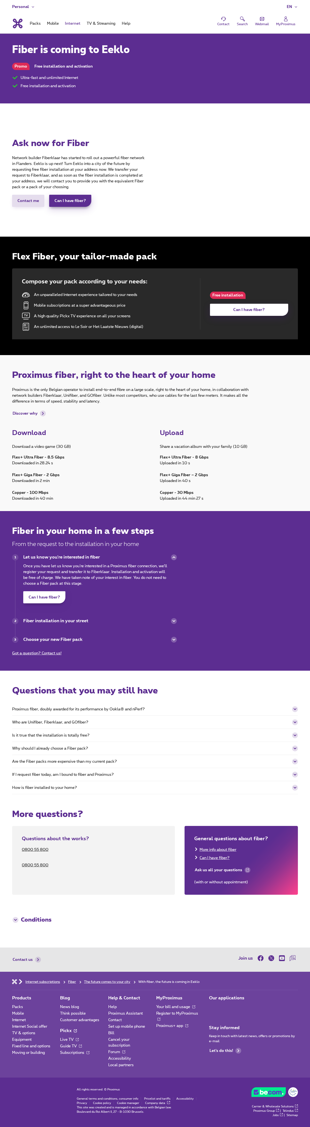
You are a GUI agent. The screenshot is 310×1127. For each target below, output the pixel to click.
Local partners (121, 1065)
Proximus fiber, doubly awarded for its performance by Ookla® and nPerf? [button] (78, 709)
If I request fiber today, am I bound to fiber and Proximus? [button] (63, 775)
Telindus (288, 1110)
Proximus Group (264, 1110)
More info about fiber (218, 850)
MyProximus (169, 998)
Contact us (23, 960)
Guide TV (69, 1046)
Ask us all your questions (218, 871)
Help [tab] (126, 23)
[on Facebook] (262, 958)
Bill (111, 1033)
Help (112, 1007)
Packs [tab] (35, 23)
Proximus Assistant (125, 1013)
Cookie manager (128, 1103)
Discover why (25, 413)
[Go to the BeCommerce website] (274, 1093)
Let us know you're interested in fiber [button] (61, 557)
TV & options (23, 1033)
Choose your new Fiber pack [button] (53, 639)
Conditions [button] (36, 920)
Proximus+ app (170, 1026)
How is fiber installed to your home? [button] (44, 788)
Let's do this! (221, 1051)
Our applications (226, 998)
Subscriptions (72, 1053)
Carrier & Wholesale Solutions (273, 1106)
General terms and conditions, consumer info (107, 1098)
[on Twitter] (271, 958)
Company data (155, 1103)
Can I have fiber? (70, 201)
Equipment (22, 1040)
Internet (19, 1020)
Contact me (28, 201)
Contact (115, 1020)
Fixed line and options (31, 1046)
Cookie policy (102, 1103)
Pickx (66, 1031)
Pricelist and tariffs (157, 1098)
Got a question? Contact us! (37, 653)
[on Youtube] (282, 958)
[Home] (14, 981)
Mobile (18, 1013)
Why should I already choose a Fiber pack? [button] (50, 748)
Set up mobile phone (126, 1026)
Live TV (67, 1040)
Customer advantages (79, 1020)
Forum (114, 1052)
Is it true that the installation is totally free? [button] (51, 735)
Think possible (73, 1013)
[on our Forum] (292, 958)
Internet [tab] (72, 23)
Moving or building (28, 1053)
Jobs (275, 1115)
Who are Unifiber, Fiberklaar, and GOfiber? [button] (50, 722)
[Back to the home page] (17, 23)
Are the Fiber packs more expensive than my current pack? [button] (64, 761)
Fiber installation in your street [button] (55, 621)
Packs (17, 1007)
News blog (69, 1007)
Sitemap (292, 1115)
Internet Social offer (29, 1026)
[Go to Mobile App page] (213, 1008)
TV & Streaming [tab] (101, 23)
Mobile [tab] (53, 23)
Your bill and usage (173, 1007)
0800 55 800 (35, 850)
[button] (292, 7)
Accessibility (119, 1058)
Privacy (82, 1103)
